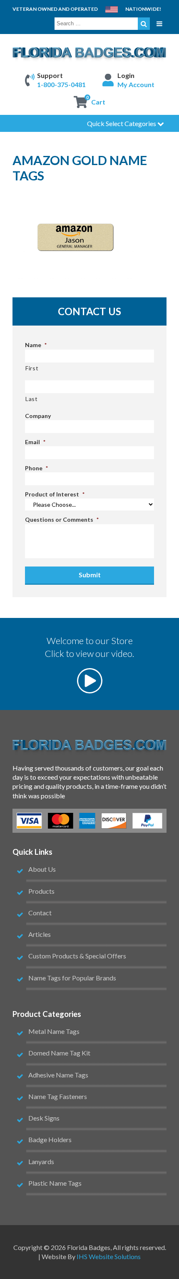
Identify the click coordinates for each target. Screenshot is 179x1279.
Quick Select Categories (122, 123)
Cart (98, 102)
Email (35, 441)
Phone (36, 468)
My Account (135, 84)
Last (31, 398)
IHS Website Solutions (109, 1256)
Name (36, 344)
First (31, 368)
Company (38, 415)
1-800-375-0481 (61, 84)
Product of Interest (55, 494)
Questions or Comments (62, 519)
